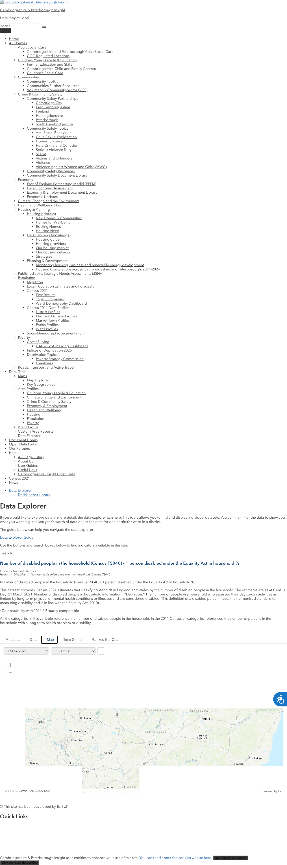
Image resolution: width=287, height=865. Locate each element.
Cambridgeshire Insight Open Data (46, 474)
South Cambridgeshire (54, 124)
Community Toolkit (42, 81)
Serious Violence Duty (54, 150)
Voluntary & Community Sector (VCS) (57, 90)
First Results (45, 295)
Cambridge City (49, 103)
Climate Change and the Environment (48, 201)
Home (14, 39)
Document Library (23, 440)
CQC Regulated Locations (48, 56)
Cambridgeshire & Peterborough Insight (32, 10)
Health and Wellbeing (44, 410)
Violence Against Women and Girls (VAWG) (71, 167)
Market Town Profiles (53, 320)
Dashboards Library (34, 495)
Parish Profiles (47, 325)
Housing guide (48, 239)
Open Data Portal (23, 444)
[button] (10, 665)
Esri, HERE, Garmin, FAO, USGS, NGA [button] (27, 791)
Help (13, 453)
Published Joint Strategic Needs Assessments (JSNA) (60, 273)
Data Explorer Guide (16, 537)
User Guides (28, 465)
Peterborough (47, 120)
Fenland (42, 111)
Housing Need (47, 231)
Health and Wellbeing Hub (39, 205)
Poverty (24, 337)
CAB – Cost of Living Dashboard (62, 346)
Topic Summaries (50, 299)
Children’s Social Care (45, 73)
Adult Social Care (32, 47)
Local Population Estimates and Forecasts (60, 286)
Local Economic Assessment (50, 188)
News (13, 482)
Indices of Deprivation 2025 (49, 350)
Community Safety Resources (51, 171)
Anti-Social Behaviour (53, 133)
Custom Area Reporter (36, 431)
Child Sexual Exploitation (56, 137)
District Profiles (48, 312)
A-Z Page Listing (31, 457)
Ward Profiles (47, 329)
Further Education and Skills (49, 64)
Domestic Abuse (49, 141)
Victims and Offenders (54, 158)
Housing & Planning (34, 209)
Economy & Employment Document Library (62, 192)
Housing (33, 414)
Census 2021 (37, 290)
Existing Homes (48, 226)
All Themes (18, 43)
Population (26, 278)
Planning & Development (47, 261)
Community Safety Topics (47, 128)
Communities (29, 77)
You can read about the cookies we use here (175, 858)
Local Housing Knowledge (48, 235)
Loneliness (44, 363)
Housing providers (51, 243)
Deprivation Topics (42, 354)
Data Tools (17, 371)
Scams (41, 154)
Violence (43, 162)
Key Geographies (41, 384)
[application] (143, 725)
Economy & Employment (47, 406)
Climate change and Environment (54, 397)
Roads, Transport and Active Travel (46, 367)
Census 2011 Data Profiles (48, 307)
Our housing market (52, 248)
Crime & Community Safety (40, 94)
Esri (280, 791)
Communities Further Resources (53, 86)
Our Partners (19, 448)
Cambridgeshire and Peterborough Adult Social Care (70, 51)
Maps (22, 376)
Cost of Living (38, 342)
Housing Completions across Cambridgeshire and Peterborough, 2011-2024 (98, 269)
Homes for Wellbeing (53, 222)
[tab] (12, 640)
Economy (25, 179)
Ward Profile (28, 427)
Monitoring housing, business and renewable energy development (90, 265)
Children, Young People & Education (47, 60)
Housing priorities (41, 214)
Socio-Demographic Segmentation (55, 333)
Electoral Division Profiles (56, 316)
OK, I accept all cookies (230, 858)
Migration (35, 282)
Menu (5, 30)
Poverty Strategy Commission (60, 359)
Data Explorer (29, 436)
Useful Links (27, 470)
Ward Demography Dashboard (61, 303)
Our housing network (53, 252)
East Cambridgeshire (53, 107)
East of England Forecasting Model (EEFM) (61, 184)
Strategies (44, 256)
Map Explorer (38, 380)
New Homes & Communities (59, 218)
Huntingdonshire (49, 115)
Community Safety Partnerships (52, 98)
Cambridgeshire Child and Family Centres (61, 68)
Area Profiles (28, 389)
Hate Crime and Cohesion (57, 145)
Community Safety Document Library (57, 175)
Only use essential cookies (19, 862)
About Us (25, 461)
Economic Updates (42, 197)
